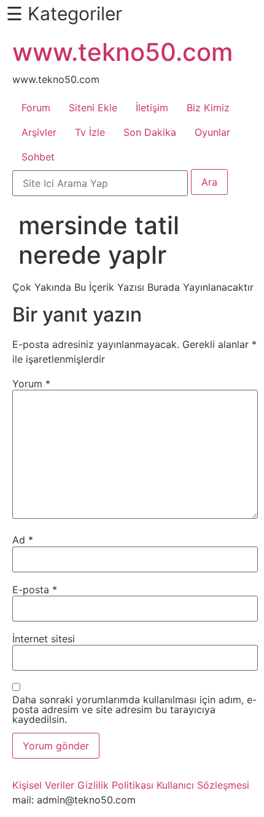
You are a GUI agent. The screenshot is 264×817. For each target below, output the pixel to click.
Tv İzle (90, 132)
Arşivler (38, 132)
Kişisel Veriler (43, 785)
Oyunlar (212, 132)
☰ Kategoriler (64, 13)
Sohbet (38, 157)
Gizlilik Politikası (115, 785)
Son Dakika (149, 132)
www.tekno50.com (122, 52)
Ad (22, 540)
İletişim (152, 107)
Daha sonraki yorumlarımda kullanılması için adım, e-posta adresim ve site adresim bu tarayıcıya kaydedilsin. (134, 709)
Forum (35, 107)
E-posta (34, 589)
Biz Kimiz (208, 107)
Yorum (31, 384)
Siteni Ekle (93, 107)
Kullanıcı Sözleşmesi (203, 785)
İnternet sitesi (43, 639)
